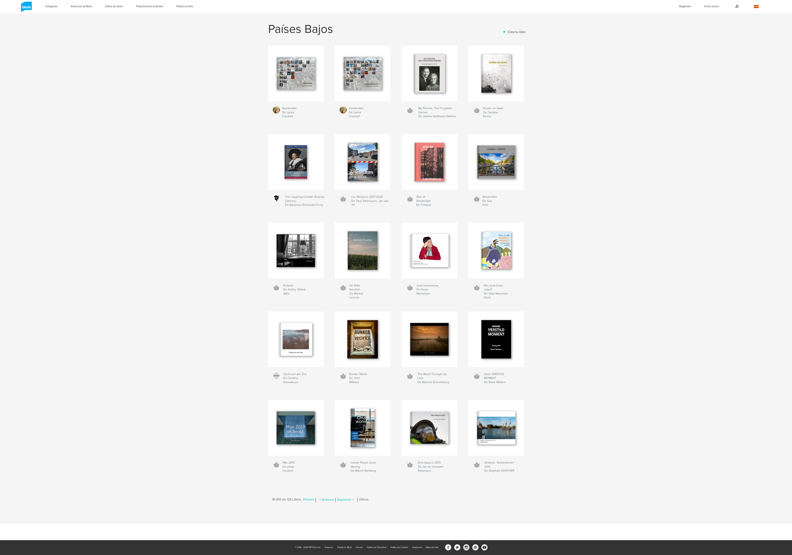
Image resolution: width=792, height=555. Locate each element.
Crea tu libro (517, 32)
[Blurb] (26, 8)
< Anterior (326, 500)
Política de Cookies (399, 547)
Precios (359, 547)
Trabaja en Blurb (344, 547)
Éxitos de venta (114, 6)
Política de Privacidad (376, 547)
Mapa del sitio (432, 547)
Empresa (329, 547)
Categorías (51, 6)
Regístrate (685, 6)
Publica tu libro (184, 6)
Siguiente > (345, 500)
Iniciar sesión (711, 6)
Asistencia (417, 547)
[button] (756, 6)
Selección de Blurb (81, 6)
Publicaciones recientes (149, 6)
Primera (308, 500)
